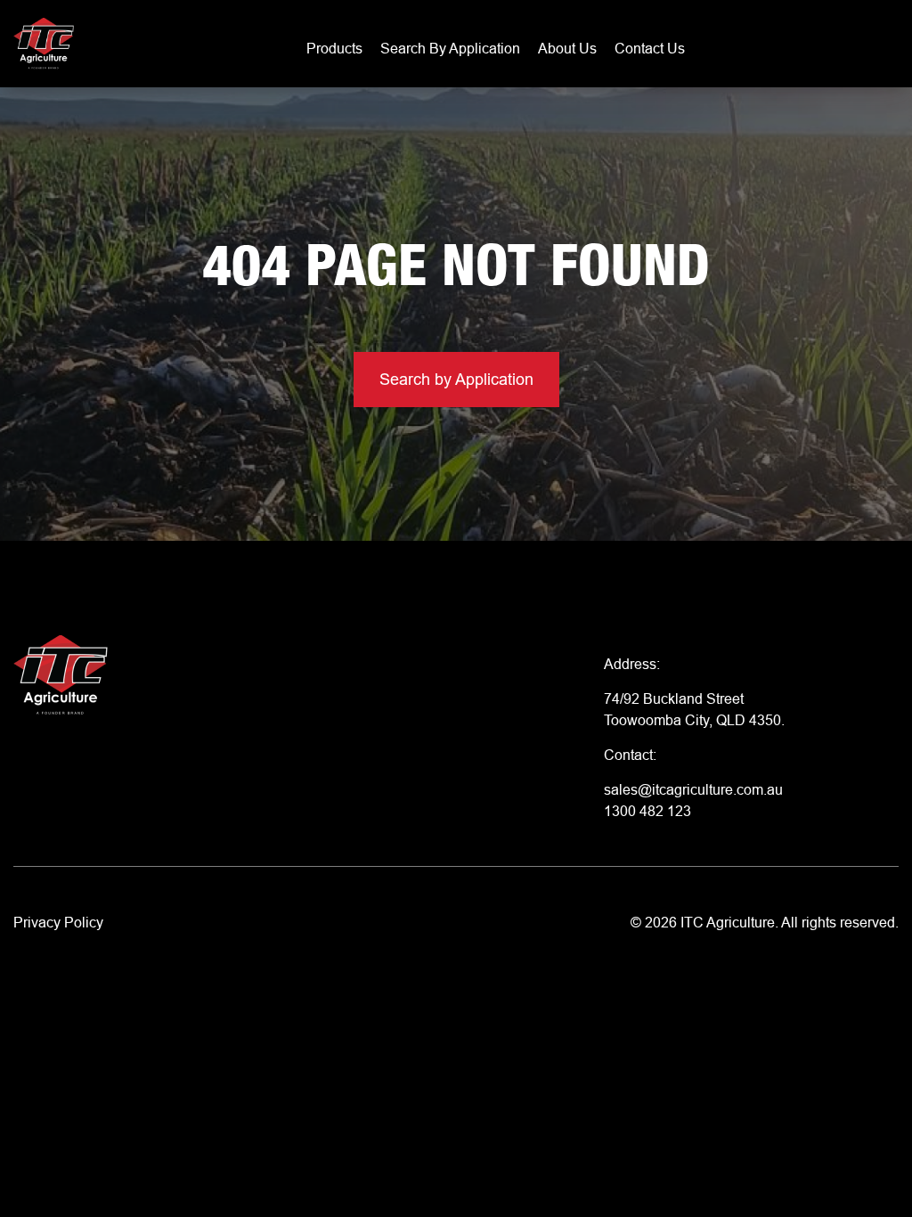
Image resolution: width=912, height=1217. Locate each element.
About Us (567, 48)
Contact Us (650, 48)
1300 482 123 (647, 811)
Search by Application (450, 48)
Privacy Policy (58, 922)
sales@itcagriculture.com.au (693, 789)
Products (334, 48)
